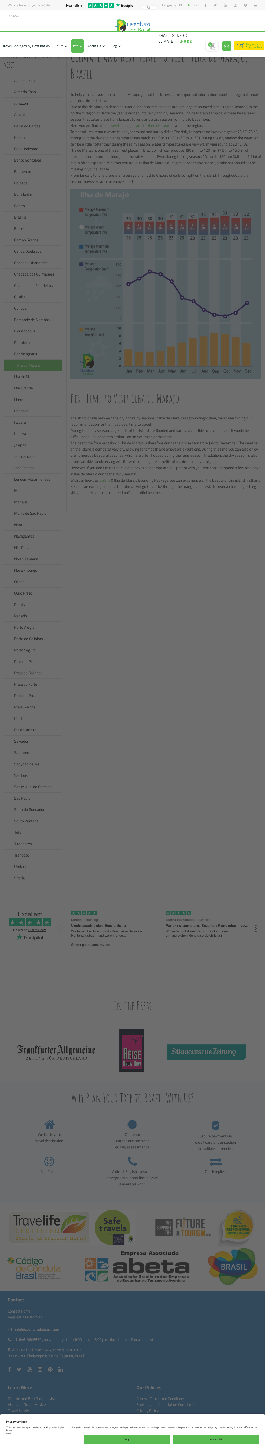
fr (196, 5)
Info (75, 45)
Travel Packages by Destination (26, 45)
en (188, 5)
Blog (113, 45)
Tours (59, 45)
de (181, 5)
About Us (94, 45)
